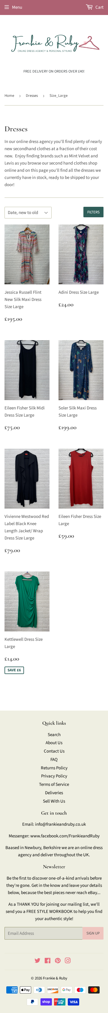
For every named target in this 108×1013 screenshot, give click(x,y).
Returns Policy (54, 768)
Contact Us (54, 751)
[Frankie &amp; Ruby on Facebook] (47, 961)
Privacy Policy (54, 776)
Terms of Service (54, 784)
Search (54, 735)
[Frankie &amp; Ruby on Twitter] (37, 961)
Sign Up (93, 933)
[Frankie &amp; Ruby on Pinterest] (58, 961)
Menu (17, 7)
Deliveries (54, 793)
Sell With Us (54, 801)
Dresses (32, 95)
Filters (93, 212)
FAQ (54, 759)
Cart (99, 7)
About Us (54, 743)
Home (9, 95)
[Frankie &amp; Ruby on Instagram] (68, 961)
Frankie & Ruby (55, 978)
